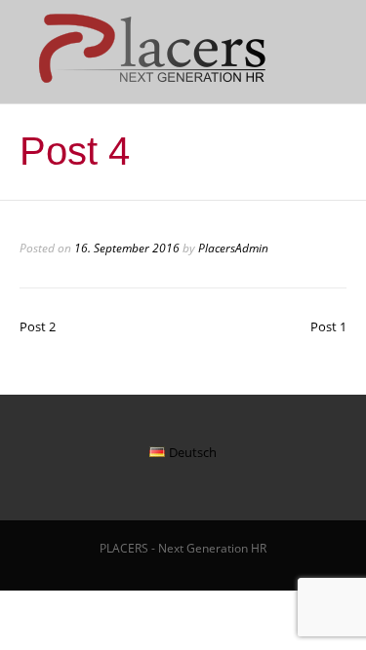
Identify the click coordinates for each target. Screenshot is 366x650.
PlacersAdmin (233, 248)
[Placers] (147, 83)
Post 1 (328, 326)
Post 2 (38, 326)
